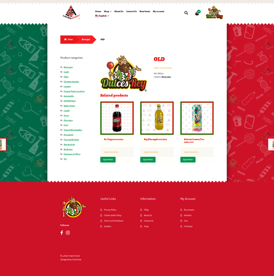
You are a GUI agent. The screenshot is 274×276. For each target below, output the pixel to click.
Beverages (86, 39)
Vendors (107, 226)
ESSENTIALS (70, 101)
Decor (66, 115)
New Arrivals (69, 144)
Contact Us (131, 11)
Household (68, 134)
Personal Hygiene (71, 139)
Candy (66, 72)
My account (158, 11)
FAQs (146, 210)
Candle (67, 110)
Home (98, 11)
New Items (145, 11)
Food (66, 125)
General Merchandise (73, 130)
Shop (106, 11)
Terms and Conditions (113, 221)
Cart (186, 221)
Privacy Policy (110, 210)
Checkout (188, 226)
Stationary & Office (72, 154)
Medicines (68, 149)
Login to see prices (163, 68)
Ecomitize (76, 259)
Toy (65, 159)
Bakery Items (69, 105)
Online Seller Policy (113, 215)
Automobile (69, 96)
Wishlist (187, 215)
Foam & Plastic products (74, 91)
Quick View (108, 160)
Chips (66, 76)
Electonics (68, 120)
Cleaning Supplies (71, 81)
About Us (118, 11)
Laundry (67, 86)
